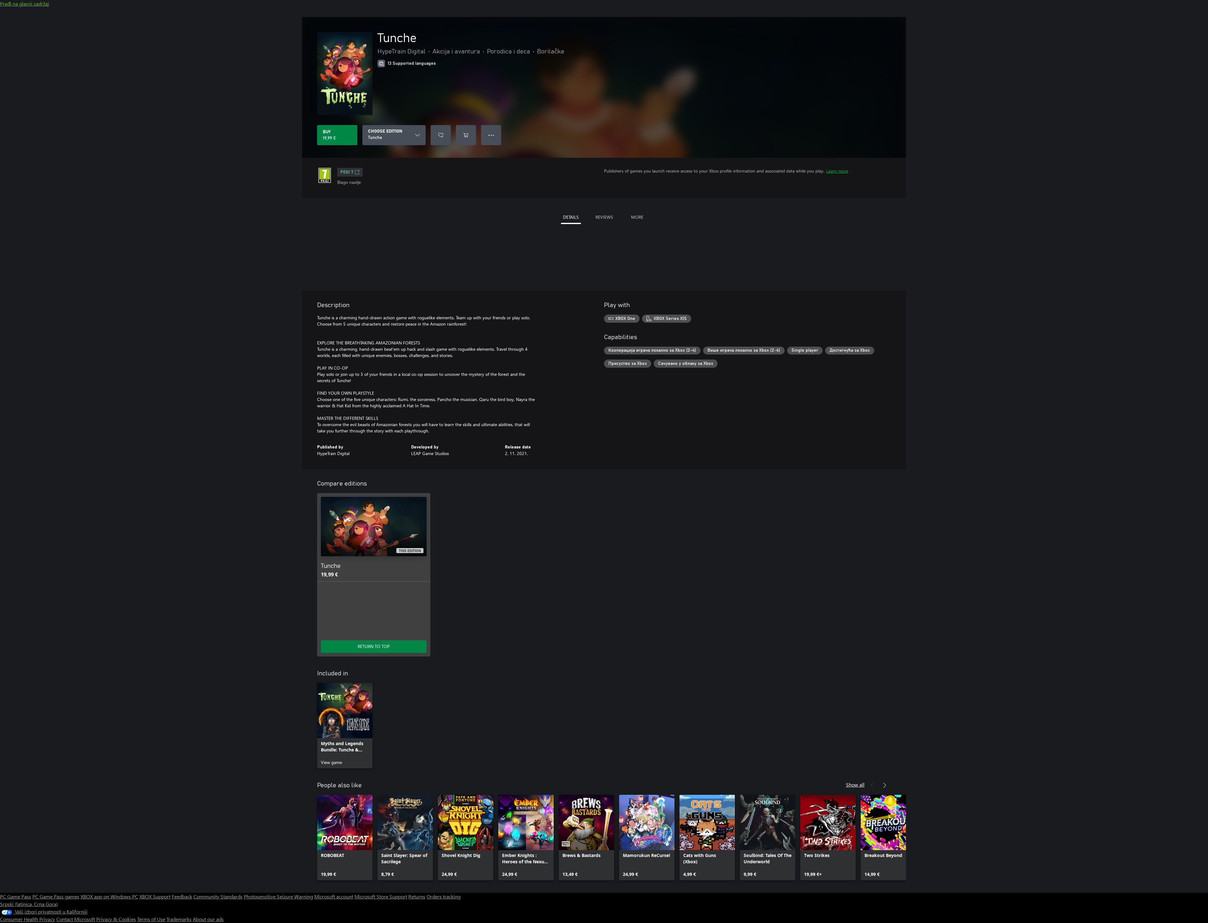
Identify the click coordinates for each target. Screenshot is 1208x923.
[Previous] (872, 785)
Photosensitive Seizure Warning (278, 896)
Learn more (837, 171)
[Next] (884, 785)
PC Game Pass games (55, 896)
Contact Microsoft (75, 919)
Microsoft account (333, 896)
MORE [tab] (637, 217)
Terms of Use (151, 919)
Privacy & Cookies (116, 919)
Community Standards (218, 896)
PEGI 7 (346, 172)
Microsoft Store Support (381, 896)
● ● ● (491, 135)
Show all (855, 784)
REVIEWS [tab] (604, 217)
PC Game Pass (15, 896)
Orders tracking (444, 896)
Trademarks (179, 919)
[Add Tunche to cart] (466, 135)
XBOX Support (155, 896)
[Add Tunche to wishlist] (441, 135)
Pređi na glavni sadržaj (24, 3)
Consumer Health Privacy (27, 919)
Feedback (182, 896)
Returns (416, 896)
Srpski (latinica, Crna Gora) (29, 904)
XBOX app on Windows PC (109, 896)
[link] (344, 725)
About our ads (208, 919)
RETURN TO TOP (374, 646)
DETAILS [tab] (571, 217)
